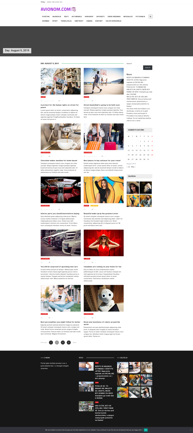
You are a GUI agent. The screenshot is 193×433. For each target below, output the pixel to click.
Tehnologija (66, 21)
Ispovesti (100, 16)
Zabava (89, 21)
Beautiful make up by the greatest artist (101, 214)
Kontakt (99, 21)
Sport (55, 21)
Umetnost (79, 21)
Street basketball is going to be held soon (102, 105)
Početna (46, 16)
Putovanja (140, 16)
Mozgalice (128, 16)
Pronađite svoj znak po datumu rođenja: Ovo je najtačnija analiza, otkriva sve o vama (139, 118)
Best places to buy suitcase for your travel (102, 161)
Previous (44, 342)
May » (133, 167)
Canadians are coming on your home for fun (102, 267)
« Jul (128, 167)
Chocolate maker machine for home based (59, 161)
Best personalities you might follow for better (60, 322)
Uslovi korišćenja (113, 21)
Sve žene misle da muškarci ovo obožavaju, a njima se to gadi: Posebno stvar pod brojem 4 (138, 111)
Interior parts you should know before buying (60, 214)
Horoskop (89, 16)
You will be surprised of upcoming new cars (59, 267)
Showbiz (45, 21)
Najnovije (57, 16)
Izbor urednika (114, 16)
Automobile (77, 16)
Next (74, 342)
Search (129, 63)
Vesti (66, 16)
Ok (146, 430)
